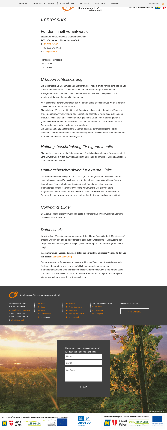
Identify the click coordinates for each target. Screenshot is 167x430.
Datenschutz (46, 314)
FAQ (43, 310)
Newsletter (73, 310)
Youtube (98, 307)
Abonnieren (136, 312)
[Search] (162, 4)
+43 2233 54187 (50, 44)
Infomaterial (74, 317)
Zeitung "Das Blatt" (76, 314)
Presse (72, 303)
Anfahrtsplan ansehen (21, 310)
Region (23, 3)
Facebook (99, 310)
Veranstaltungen (43, 3)
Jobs (43, 307)
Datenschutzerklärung (61, 257)
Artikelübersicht (75, 307)
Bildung (84, 3)
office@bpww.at (50, 52)
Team (43, 303)
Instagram (99, 314)
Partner (100, 3)
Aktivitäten (67, 3)
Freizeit (115, 3)
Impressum (45, 317)
